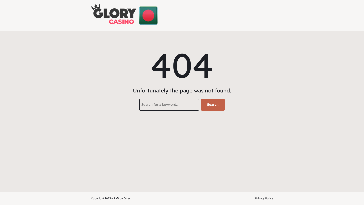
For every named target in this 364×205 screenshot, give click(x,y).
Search (213, 104)
